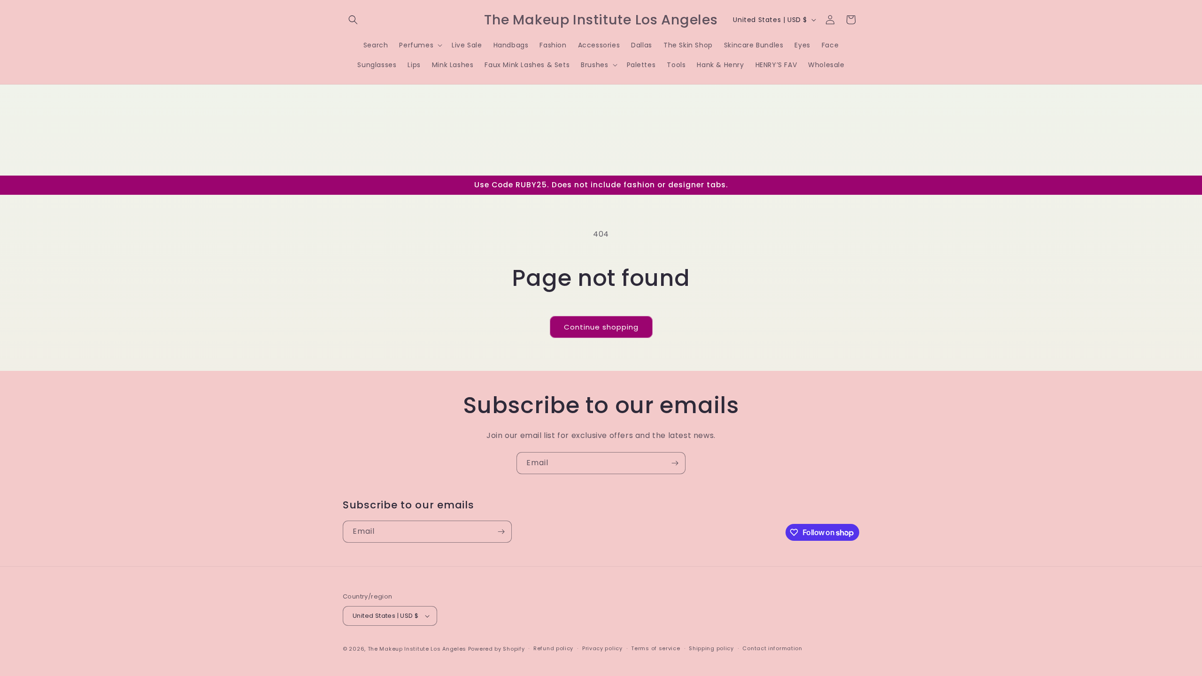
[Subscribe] (674, 463)
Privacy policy (602, 648)
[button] (353, 19)
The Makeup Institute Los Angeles (417, 649)
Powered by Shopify (496, 649)
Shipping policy (711, 648)
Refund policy (553, 648)
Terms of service (655, 648)
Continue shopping (601, 327)
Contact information (772, 648)
